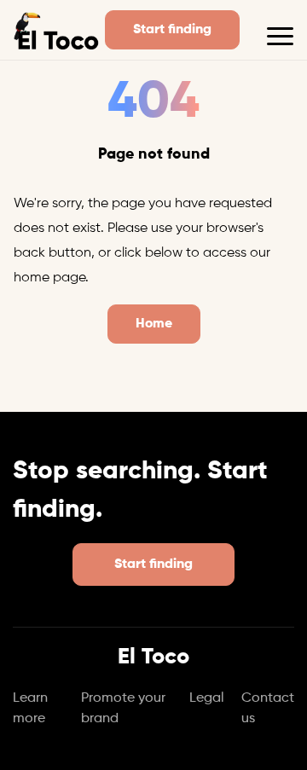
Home (154, 324)
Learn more (30, 709)
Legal (206, 698)
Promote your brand (123, 709)
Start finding (172, 30)
